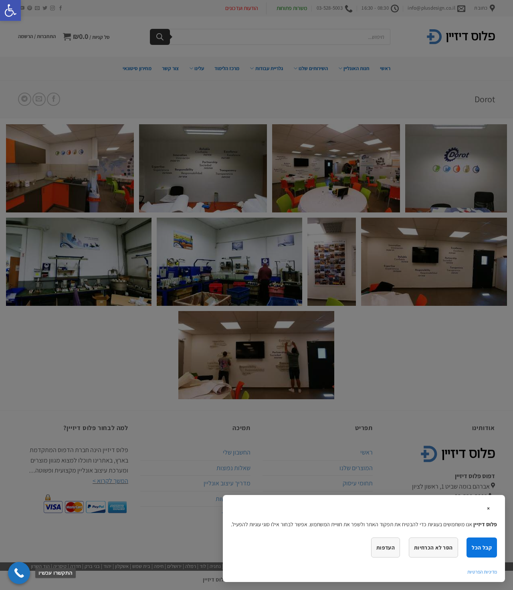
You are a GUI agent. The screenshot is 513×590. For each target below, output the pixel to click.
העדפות (385, 547)
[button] (10, 10)
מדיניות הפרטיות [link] (482, 572)
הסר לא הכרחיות (433, 547)
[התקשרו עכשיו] (19, 573)
